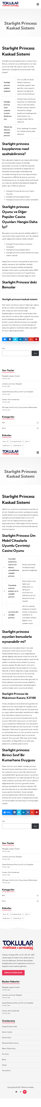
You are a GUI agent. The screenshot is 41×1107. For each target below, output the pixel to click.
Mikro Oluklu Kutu (9, 1048)
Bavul (4, 1060)
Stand (4, 1065)
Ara (3, 348)
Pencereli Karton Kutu (10, 1043)
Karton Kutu (6, 1037)
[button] (38, 4)
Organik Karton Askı (9, 1026)
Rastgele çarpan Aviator (11, 376)
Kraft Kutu (7, 445)
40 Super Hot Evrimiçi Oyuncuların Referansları (19, 407)
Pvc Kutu (5, 1054)
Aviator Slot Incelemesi (10, 399)
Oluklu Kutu (18, 445)
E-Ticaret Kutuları (16, 441)
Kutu (4, 428)
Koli (3, 423)
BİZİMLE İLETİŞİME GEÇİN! (13, 972)
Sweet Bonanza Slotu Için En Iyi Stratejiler (17, 392)
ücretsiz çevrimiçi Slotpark (12, 384)
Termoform (6, 1071)
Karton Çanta (7, 1032)
